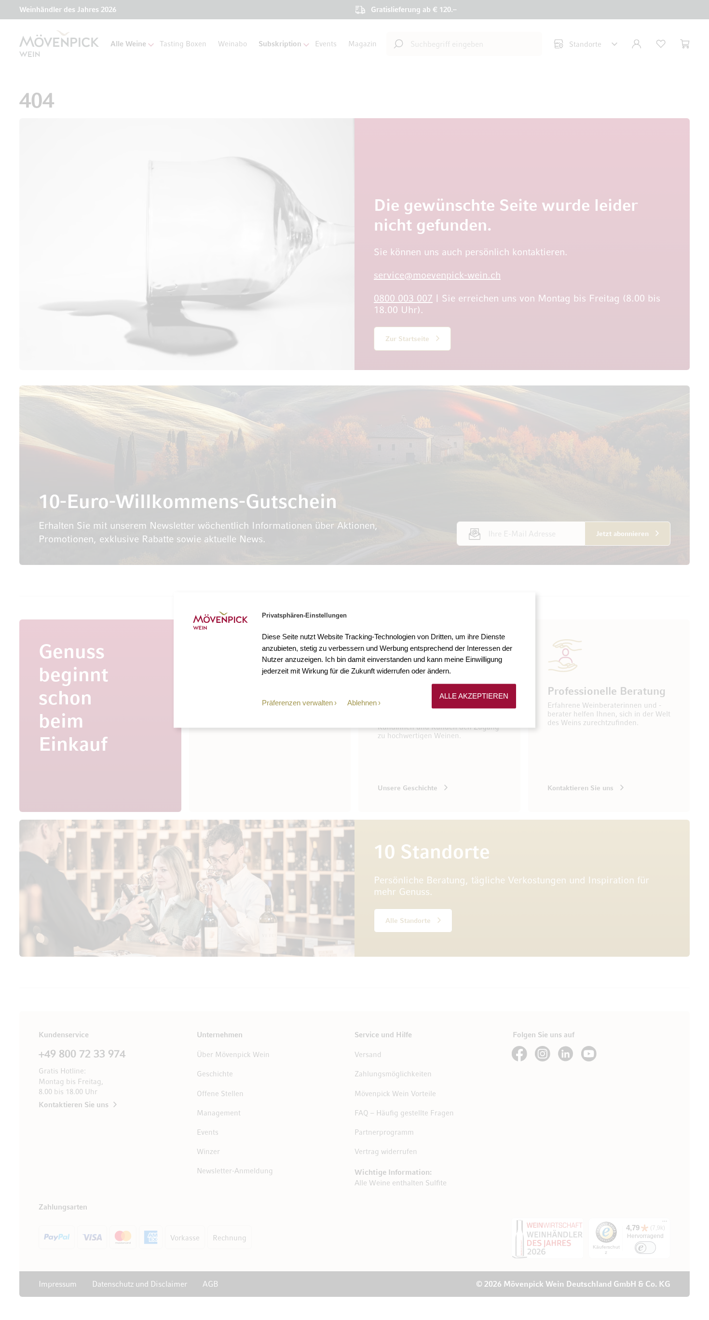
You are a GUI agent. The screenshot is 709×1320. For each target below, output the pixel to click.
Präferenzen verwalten (297, 703)
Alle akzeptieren (473, 696)
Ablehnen (362, 703)
